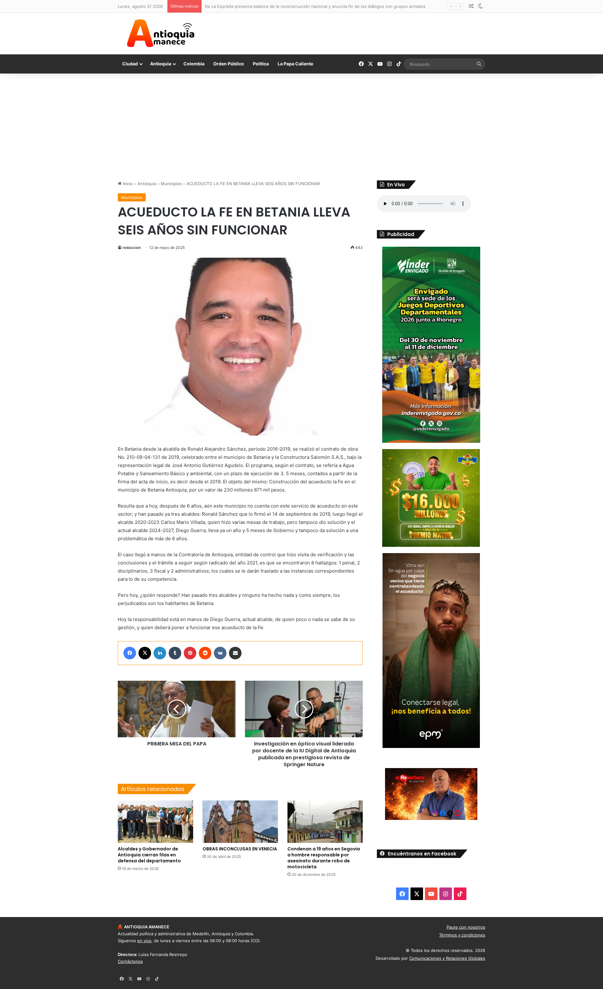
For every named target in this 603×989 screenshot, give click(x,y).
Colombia (193, 63)
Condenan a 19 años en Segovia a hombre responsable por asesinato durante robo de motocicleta (323, 858)
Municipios (171, 183)
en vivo (144, 940)
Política (261, 63)
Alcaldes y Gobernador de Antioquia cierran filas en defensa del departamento (149, 855)
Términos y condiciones (462, 934)
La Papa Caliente (295, 63)
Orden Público (228, 63)
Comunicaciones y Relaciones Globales (447, 958)
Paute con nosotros (466, 927)
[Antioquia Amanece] (160, 33)
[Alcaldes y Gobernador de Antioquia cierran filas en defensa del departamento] (155, 821)
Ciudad (130, 63)
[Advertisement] (301, 127)
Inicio (127, 183)
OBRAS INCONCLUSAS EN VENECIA (240, 849)
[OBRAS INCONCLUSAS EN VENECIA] (240, 821)
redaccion (131, 247)
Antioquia (160, 63)
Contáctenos (130, 961)
